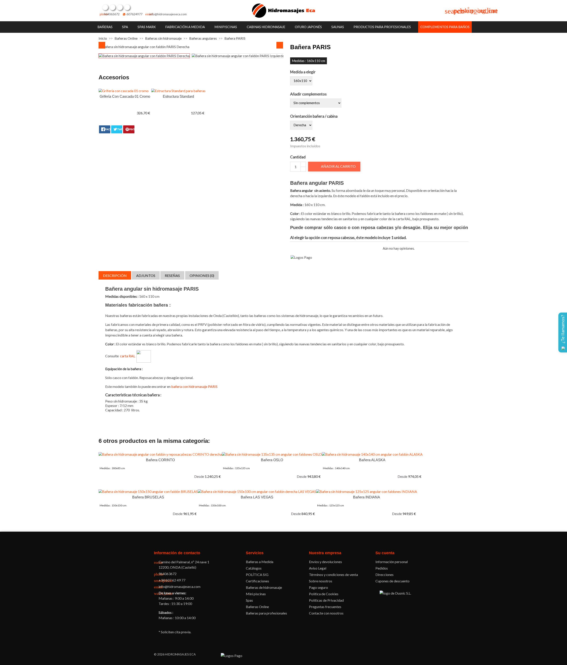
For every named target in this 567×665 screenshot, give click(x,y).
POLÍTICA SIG (257, 574)
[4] (307, 248)
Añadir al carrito (334, 166)
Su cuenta (384, 553)
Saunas (337, 27)
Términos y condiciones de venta (333, 574)
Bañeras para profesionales (266, 613)
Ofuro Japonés (308, 27)
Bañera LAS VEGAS (257, 497)
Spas (249, 600)
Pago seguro (318, 587)
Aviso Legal (317, 568)
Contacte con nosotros (326, 613)
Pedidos (381, 568)
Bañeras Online (257, 607)
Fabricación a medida (185, 27)
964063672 (112, 14)
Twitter (112, 7)
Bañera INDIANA (366, 497)
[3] (302, 248)
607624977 (134, 14)
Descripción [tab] (115, 275)
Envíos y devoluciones (325, 562)
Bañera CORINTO (160, 460)
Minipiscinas (225, 27)
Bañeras (105, 27)
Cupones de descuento (392, 581)
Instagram (127, 7)
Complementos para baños (445, 27)
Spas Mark (147, 27)
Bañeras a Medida (259, 562)
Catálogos (254, 568)
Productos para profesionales (382, 27)
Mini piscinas (256, 594)
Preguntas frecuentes (325, 607)
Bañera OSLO (272, 460)
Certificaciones (257, 581)
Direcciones (384, 574)
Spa (125, 27)
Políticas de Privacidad (326, 600)
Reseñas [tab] (172, 275)
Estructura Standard (178, 96)
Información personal (391, 562)
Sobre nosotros (320, 581)
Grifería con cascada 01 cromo (125, 96)
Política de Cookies (323, 594)
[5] (313, 248)
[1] (292, 248)
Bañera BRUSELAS (148, 497)
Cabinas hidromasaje (266, 27)
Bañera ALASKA (372, 460)
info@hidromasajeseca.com (168, 14)
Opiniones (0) (202, 275)
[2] (297, 248)
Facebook (105, 7)
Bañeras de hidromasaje (264, 587)
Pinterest (119, 7)
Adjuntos (145, 275)
